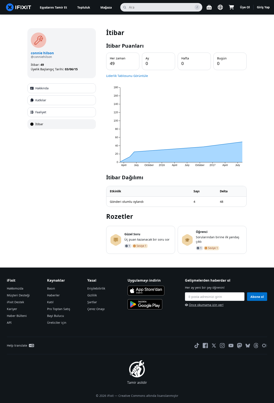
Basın (51, 288)
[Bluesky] (248, 345)
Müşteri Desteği (18, 295)
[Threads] (256, 345)
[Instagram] (222, 345)
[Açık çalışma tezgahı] (209, 7)
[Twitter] (213, 345)
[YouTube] (231, 345)
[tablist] (61, 106)
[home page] (18, 7)
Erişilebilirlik (96, 288)
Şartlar (92, 302)
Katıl (50, 302)
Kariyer (12, 309)
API (9, 323)
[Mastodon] (239, 345)
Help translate (17, 345)
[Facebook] (205, 345)
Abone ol (257, 297)
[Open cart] (231, 7)
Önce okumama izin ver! (206, 305)
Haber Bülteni (17, 316)
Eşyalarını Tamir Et (53, 7)
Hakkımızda (15, 288)
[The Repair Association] (264, 345)
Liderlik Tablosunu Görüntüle (127, 76)
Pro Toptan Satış (58, 309)
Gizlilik (92, 295)
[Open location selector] (220, 7)
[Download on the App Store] (146, 290)
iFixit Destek (15, 302)
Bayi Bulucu (55, 316)
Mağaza (106, 7)
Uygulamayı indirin (144, 280)
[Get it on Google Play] (145, 304)
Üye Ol (245, 7)
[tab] (61, 88)
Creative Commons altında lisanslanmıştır (148, 396)
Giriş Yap (263, 7)
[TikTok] (196, 345)
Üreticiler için (56, 323)
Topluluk (83, 7)
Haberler (53, 295)
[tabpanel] (176, 141)
